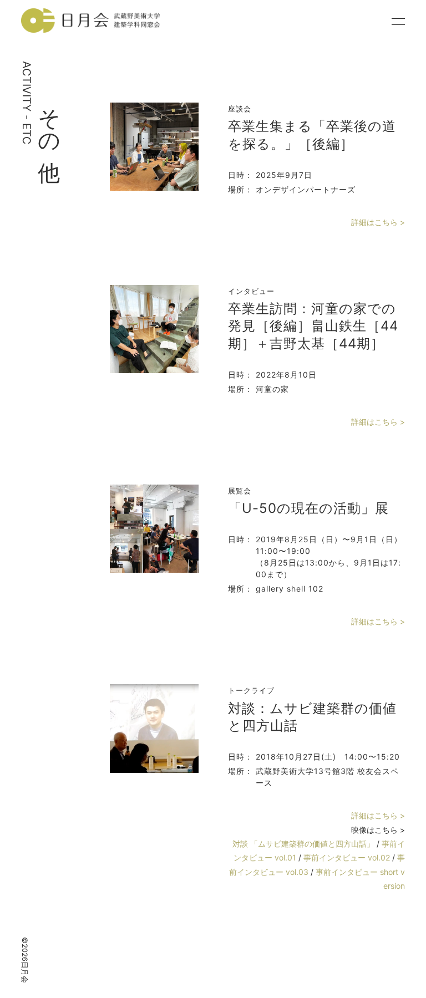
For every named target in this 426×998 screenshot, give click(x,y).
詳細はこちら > (378, 222)
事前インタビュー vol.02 (347, 857)
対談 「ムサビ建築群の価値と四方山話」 (304, 843)
